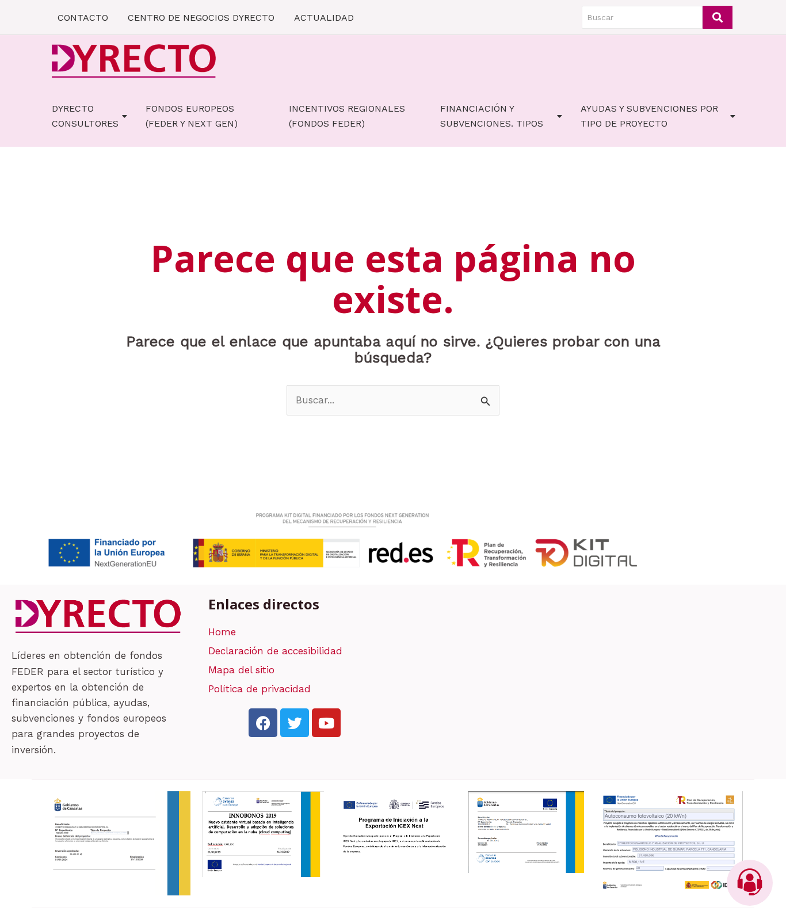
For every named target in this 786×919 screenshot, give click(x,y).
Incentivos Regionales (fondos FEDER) (347, 116)
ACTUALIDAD (324, 17)
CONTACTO (83, 17)
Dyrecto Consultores (85, 116)
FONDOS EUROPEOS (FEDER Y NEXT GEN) (192, 116)
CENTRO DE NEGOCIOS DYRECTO (201, 17)
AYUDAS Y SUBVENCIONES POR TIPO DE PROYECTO (649, 116)
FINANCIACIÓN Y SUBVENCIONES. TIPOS (491, 116)
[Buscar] (717, 17)
